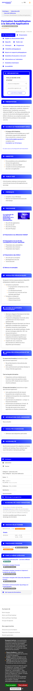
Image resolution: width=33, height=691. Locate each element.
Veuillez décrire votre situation (13, 79)
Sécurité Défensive (10, 13)
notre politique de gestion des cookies (15, 681)
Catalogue (5, 11)
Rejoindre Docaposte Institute (11, 632)
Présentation (23, 35)
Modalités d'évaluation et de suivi (15, 56)
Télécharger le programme (12, 497)
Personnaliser (15, 689)
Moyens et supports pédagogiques (15, 52)
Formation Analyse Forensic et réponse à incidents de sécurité (15, 571)
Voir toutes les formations (13, 592)
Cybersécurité (15, 11)
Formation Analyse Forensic (11, 565)
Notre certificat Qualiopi (9, 615)
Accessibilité (9, 66)
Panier (7, 466)
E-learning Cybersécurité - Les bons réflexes (16, 559)
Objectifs (8, 42)
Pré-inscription (9, 35)
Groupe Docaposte (7, 620)
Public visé (19, 42)
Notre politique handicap (9, 618)
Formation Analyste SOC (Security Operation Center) (16, 578)
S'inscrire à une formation (9, 629)
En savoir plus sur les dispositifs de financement (15, 148)
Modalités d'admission (12, 63)
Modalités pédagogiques (13, 49)
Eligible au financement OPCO (14, 38)
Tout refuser (23, 685)
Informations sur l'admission (14, 59)
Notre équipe (6, 612)
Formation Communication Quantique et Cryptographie (15, 585)
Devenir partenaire (7, 635)
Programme (20, 45)
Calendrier (7, 462)
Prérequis (8, 45)
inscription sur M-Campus (14, 143)
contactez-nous (7, 509)
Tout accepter (11, 685)
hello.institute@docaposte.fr (14, 139)
